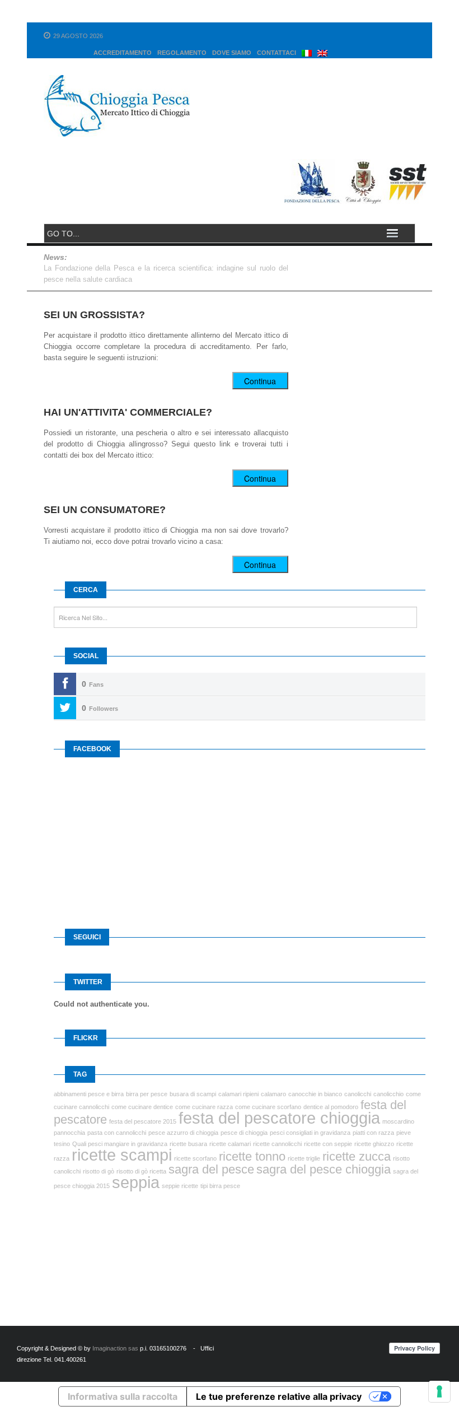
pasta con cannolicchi (116, 1132)
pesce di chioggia (244, 1132)
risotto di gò (98, 1171)
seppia (136, 1182)
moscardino (398, 1121)
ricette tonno (252, 1156)
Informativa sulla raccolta (122, 1396)
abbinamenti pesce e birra (89, 1094)
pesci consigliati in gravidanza (310, 1132)
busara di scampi (193, 1094)
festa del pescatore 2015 (142, 1121)
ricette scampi (122, 1154)
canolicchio (388, 1094)
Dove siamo (231, 52)
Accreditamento (122, 52)
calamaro (273, 1094)
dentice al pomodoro (330, 1106)
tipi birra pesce (220, 1185)
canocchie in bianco (315, 1094)
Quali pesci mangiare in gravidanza (119, 1143)
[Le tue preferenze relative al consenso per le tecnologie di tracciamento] (439, 1391)
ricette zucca (356, 1156)
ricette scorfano (195, 1158)
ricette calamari (230, 1143)
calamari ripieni (238, 1094)
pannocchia (69, 1132)
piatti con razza (373, 1132)
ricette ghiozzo (374, 1143)
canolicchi (357, 1094)
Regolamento (182, 52)
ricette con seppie (328, 1143)
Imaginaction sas (115, 1348)
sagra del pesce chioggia (323, 1169)
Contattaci (276, 52)
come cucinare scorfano (268, 1106)
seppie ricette (180, 1185)
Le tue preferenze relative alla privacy (279, 1396)
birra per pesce (146, 1094)
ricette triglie (304, 1158)
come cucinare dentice (142, 1106)
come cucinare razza (204, 1106)
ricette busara (188, 1143)
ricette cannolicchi (277, 1143)
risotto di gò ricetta (141, 1171)
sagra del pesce (211, 1169)
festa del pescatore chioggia (279, 1118)
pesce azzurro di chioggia (183, 1132)
